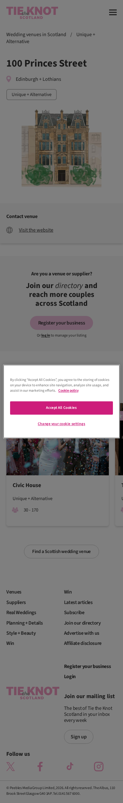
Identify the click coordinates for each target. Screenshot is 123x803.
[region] (61, 401)
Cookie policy (68, 391)
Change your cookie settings (61, 424)
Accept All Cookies (61, 408)
